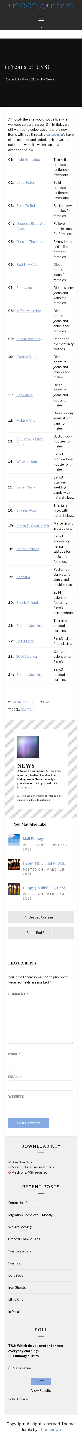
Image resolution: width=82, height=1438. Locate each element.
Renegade (24, 288)
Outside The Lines (30, 242)
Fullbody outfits (26, 1356)
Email (14, 1077)
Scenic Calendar (28, 602)
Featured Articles (23, 702)
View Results (41, 1390)
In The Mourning (28, 311)
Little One (15, 1299)
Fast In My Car (27, 264)
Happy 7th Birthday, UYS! (44, 887)
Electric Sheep (27, 357)
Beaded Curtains (29, 626)
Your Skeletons (19, 1251)
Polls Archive (18, 1399)
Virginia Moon (26, 510)
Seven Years (26, 487)
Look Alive (24, 395)
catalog (52, 134)
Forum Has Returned (23, 1203)
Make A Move (27, 421)
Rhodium (23, 577)
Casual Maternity (29, 339)
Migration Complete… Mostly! (30, 1215)
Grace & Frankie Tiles (24, 1239)
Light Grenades (28, 160)
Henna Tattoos (27, 549)
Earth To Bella (26, 206)
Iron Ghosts (17, 1287)
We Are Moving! (20, 1227)
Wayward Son (26, 462)
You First (15, 1263)
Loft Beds (15, 1275)
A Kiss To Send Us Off (32, 526)
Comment (18, 994)
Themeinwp (49, 1429)
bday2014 (27, 709)
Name (14, 1054)
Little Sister (25, 182)
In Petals (14, 1312)
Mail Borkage (34, 838)
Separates (22, 1368)
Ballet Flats (25, 641)
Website (16, 1096)
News (50, 79)
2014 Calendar (27, 656)
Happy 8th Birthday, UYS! (44, 863)
